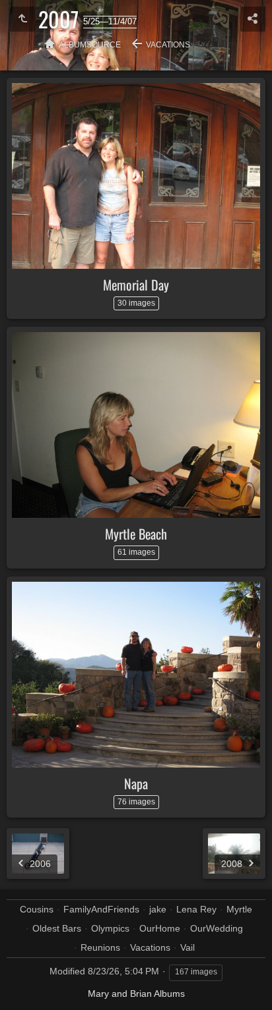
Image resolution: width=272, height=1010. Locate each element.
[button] (26, 983)
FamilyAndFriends (101, 909)
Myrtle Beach (136, 534)
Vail (187, 947)
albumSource (90, 44)
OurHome (159, 928)
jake (157, 909)
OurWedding (216, 928)
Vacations (168, 44)
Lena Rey (196, 909)
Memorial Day (136, 285)
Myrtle (239, 909)
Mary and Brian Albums (136, 993)
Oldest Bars (56, 928)
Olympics (110, 928)
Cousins (36, 909)
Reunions (100, 947)
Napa (136, 783)
